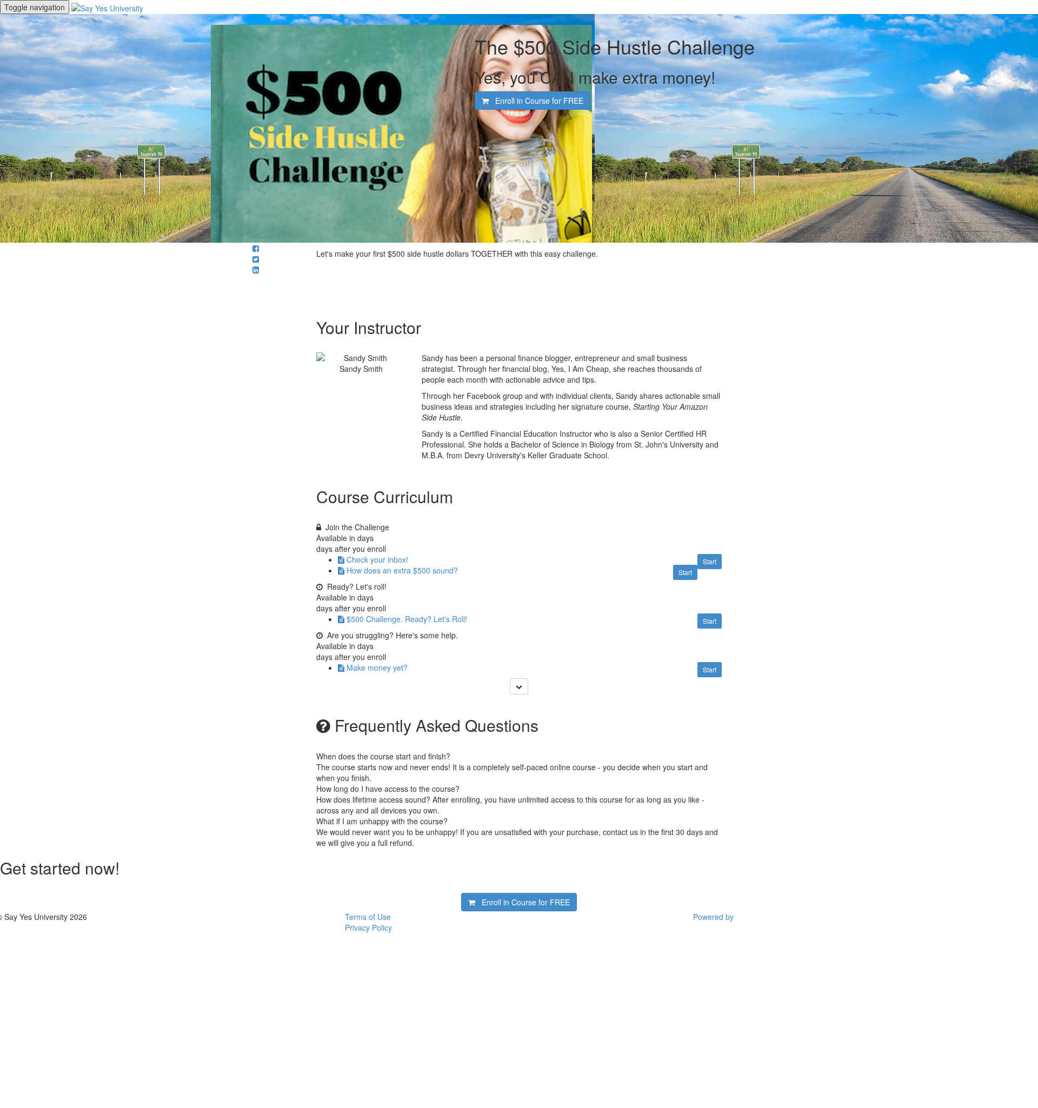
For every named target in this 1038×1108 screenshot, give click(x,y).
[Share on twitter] (255, 258)
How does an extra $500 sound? (402, 570)
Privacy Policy (368, 927)
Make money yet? (377, 667)
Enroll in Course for (536, 100)
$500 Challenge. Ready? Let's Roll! (407, 618)
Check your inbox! (377, 559)
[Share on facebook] (255, 248)
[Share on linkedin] (255, 269)
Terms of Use (368, 916)
